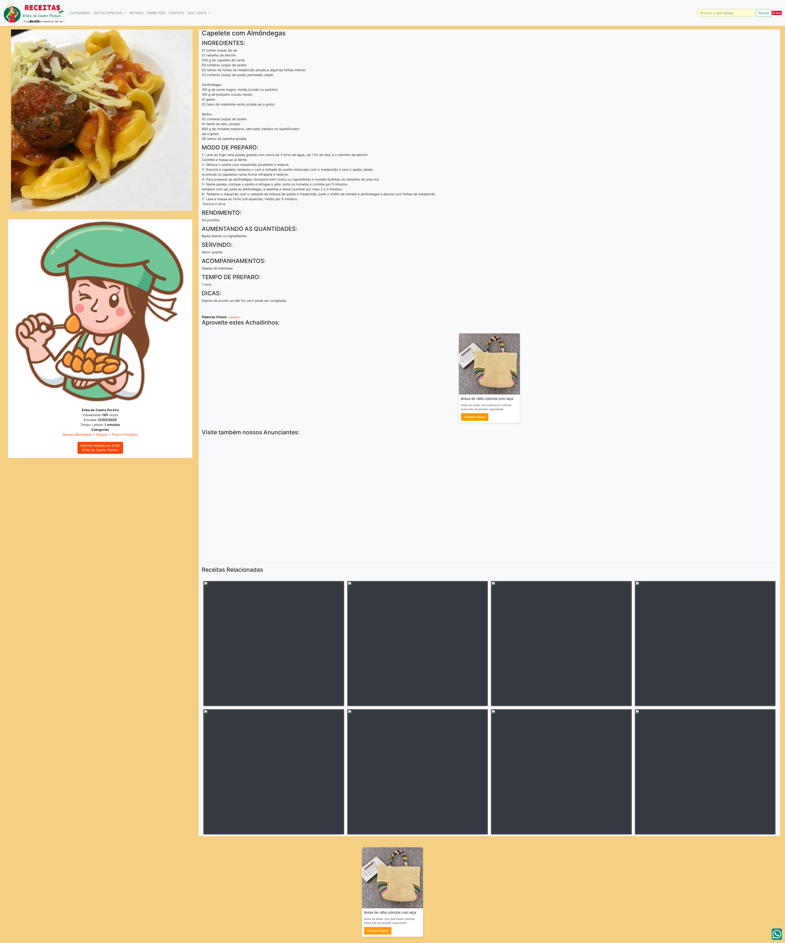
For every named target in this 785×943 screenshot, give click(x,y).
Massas (102, 434)
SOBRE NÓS (156, 13)
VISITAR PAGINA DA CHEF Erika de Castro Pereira (100, 448)
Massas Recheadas (77, 434)
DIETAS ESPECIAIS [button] (108, 13)
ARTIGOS (136, 13)
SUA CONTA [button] (197, 13)
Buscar (764, 13)
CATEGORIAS (80, 13)
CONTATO (176, 13)
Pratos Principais (125, 434)
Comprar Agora (474, 417)
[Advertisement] (324, 498)
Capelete (233, 317)
